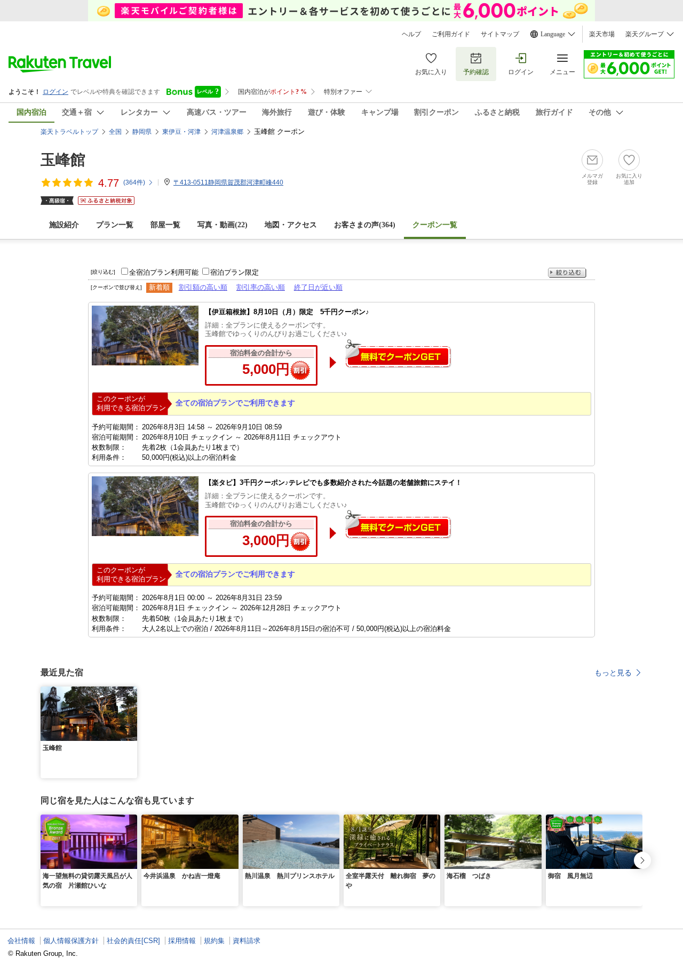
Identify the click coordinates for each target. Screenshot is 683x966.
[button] (130, 692)
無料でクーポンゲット (398, 353)
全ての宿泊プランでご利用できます (235, 402)
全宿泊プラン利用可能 (163, 272)
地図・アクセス (291, 225)
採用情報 (182, 941)
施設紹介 (64, 225)
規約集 (214, 941)
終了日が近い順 (318, 287)
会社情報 (21, 941)
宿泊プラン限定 (234, 272)
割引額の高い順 (203, 287)
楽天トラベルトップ (69, 131)
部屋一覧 (165, 225)
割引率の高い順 (260, 287)
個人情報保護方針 (71, 941)
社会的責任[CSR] (133, 941)
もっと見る (613, 672)
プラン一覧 (114, 225)
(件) (134, 182)
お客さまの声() (364, 225)
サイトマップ (500, 34)
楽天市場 (602, 34)
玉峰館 (63, 159)
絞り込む (567, 273)
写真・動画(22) (222, 225)
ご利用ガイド (451, 34)
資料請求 (246, 941)
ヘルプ (411, 34)
